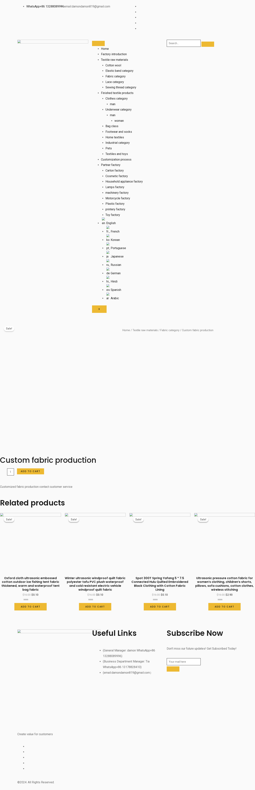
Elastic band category (119, 71)
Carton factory (114, 170)
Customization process (116, 159)
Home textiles (114, 137)
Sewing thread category (120, 87)
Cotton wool (113, 65)
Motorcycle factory (117, 198)
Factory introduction (114, 54)
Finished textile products (117, 93)
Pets (108, 148)
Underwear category (118, 109)
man (112, 104)
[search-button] (207, 44)
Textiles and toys (116, 154)
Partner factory (110, 165)
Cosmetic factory (116, 176)
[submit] (173, 669)
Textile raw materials (114, 60)
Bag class (111, 126)
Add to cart (30, 471)
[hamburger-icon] (98, 43)
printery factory (115, 209)
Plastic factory (115, 203)
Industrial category (117, 143)
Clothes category (116, 98)
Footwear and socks (118, 132)
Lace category (114, 82)
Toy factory (112, 215)
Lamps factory (114, 187)
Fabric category (115, 76)
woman (119, 120)
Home (105, 49)
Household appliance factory (124, 181)
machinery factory (117, 192)
